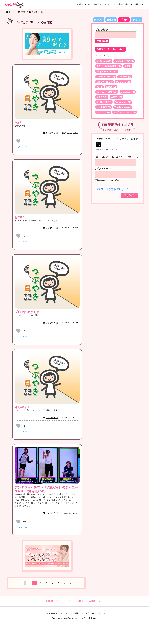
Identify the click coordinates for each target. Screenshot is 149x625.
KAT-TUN (124, 76)
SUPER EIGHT (105, 76)
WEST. (116, 96)
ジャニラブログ (92, 4)
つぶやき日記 (52, 132)
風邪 (18, 122)
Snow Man (123, 102)
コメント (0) (21, 146)
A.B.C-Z (101, 96)
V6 (99, 86)
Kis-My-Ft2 (104, 81)
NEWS (111, 86)
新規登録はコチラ (120, 124)
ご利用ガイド (138, 4)
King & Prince (106, 71)
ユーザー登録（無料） (121, 4)
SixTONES (103, 102)
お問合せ (81, 601)
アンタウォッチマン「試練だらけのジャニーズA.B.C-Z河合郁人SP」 (46, 489)
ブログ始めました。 (29, 312)
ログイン (105, 4)
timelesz (128, 91)
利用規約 (50, 601)
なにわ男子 (103, 107)
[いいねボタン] (18, 141)
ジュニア (103, 112)
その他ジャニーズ (124, 112)
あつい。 (21, 217)
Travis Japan (122, 107)
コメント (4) (21, 527)
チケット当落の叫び (108, 66)
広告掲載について (95, 601)
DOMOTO (123, 81)
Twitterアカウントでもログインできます (116, 138)
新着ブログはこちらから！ (110, 49)
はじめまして (24, 407)
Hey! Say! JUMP (106, 91)
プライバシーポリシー (65, 601)
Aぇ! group (103, 60)
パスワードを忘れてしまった (112, 189)
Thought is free (90, 618)
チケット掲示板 (77, 4)
